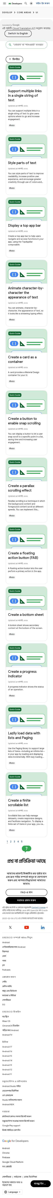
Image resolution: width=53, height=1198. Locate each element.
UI (37, 12)
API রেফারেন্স (7, 1095)
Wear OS (6, 1021)
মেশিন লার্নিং (7, 986)
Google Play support (11, 1125)
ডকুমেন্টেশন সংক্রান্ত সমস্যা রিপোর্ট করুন (18, 1121)
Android (6, 942)
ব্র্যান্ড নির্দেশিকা (30, 1177)
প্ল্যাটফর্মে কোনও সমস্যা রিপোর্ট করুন (16, 1116)
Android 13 (7, 1065)
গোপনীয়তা (6, 1000)
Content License (39, 907)
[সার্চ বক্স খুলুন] (26, 3)
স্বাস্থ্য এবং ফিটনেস (9, 991)
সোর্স (4, 956)
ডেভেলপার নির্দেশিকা (10, 1090)
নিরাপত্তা (5, 951)
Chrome (5, 1153)
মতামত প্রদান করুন (26, 900)
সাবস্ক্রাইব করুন (41, 1183)
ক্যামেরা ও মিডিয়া (9, 995)
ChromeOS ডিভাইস (10, 1025)
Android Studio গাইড (11, 1086)
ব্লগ (3, 965)
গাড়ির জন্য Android (10, 1030)
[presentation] (26, 864)
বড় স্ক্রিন (5, 1016)
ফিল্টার (14, 59)
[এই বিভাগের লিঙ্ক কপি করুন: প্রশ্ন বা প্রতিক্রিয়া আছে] (26, 867)
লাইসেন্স (17, 1177)
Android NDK (8, 1104)
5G (3, 1004)
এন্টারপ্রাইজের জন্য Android (13, 947)
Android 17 (7, 1047)
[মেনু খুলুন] (4, 3)
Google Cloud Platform (12, 1162)
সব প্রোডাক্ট (7, 1166)
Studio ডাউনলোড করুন (12, 1100)
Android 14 (7, 1060)
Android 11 (7, 1074)
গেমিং (4, 981)
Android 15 (7, 1056)
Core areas (24, 12)
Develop (7, 12)
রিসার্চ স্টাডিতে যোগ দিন (11, 1130)
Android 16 (7, 1051)
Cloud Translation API (23, 28)
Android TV (7, 1035)
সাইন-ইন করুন (43, 3)
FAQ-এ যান (26, 892)
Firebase (6, 1157)
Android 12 (7, 1069)
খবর (4, 960)
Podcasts (6, 969)
